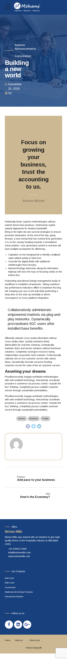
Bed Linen (9, 578)
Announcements (25, 48)
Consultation (23, 56)
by (10, 93)
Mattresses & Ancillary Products (19, 592)
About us (19, 640)
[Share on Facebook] (28, 426)
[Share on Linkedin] (39, 426)
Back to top (35, 640)
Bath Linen (9, 583)
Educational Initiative (14, 596)
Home (7, 640)
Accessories (10, 587)
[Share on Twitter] (33, 426)
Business (34, 418)
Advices (20, 45)
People (45, 418)
